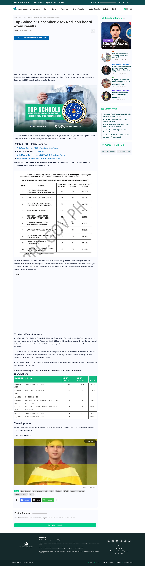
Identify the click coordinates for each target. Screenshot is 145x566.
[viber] (125, 541)
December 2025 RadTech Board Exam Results (37, 148)
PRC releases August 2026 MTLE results (49, 3)
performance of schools (40, 491)
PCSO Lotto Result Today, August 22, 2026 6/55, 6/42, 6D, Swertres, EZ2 (117, 115)
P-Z (43, 151)
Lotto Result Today (109, 151)
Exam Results (78, 9)
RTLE (66, 491)
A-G (35, 151)
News (54, 9)
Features (64, 9)
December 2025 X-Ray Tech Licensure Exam (38, 158)
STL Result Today (124, 151)
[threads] (131, 2)
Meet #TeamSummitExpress (119, 551)
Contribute (119, 546)
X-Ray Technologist (21, 494)
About (97, 563)
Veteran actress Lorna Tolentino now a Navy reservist (120, 55)
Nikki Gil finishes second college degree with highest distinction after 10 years (121, 69)
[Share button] (56, 500)
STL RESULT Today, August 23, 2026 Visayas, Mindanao (115, 120)
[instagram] (127, 2)
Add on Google (32, 38)
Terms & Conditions (115, 563)
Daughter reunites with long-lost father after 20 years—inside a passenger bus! (121, 82)
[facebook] (108, 541)
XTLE (21, 17)
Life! (114, 9)
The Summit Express (26, 563)
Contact (104, 563)
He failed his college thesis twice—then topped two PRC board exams (115, 43)
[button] (126, 9)
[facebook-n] (119, 2)
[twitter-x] (112, 541)
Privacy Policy (128, 563)
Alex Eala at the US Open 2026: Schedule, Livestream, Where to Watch (116, 136)
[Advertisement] (55, 56)
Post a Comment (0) (55, 525)
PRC (51, 491)
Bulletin (106, 9)
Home (46, 9)
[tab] (46, 9)
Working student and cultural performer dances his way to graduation (120, 95)
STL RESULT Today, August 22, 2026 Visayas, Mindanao (115, 131)
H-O (39, 151)
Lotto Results (94, 9)
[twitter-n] (123, 2)
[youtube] (129, 541)
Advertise (119, 548)
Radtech (58, 491)
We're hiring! (119, 553)
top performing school (77, 491)
